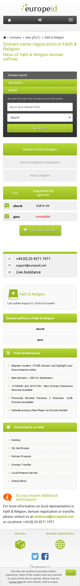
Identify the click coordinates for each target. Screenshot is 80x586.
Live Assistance (28, 272)
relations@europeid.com (54, 516)
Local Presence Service (24, 472)
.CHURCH (17, 206)
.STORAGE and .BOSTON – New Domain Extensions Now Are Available (42, 388)
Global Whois (18, 481)
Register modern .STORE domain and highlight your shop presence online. (42, 367)
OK (70, 572)
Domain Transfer (21, 464)
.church (40, 329)
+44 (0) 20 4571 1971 (33, 259)
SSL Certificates (20, 448)
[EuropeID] (9, 20)
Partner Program (21, 456)
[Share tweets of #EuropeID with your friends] (35, 558)
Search (42, 128)
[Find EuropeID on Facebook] (44, 558)
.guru (40, 339)
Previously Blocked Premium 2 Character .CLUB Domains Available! (42, 400)
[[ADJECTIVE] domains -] (20, 544)
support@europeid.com (31, 265)
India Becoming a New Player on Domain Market (39, 410)
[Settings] (40, 20)
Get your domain (43, 230)
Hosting (15, 440)
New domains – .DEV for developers (32, 378)
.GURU (16, 216)
